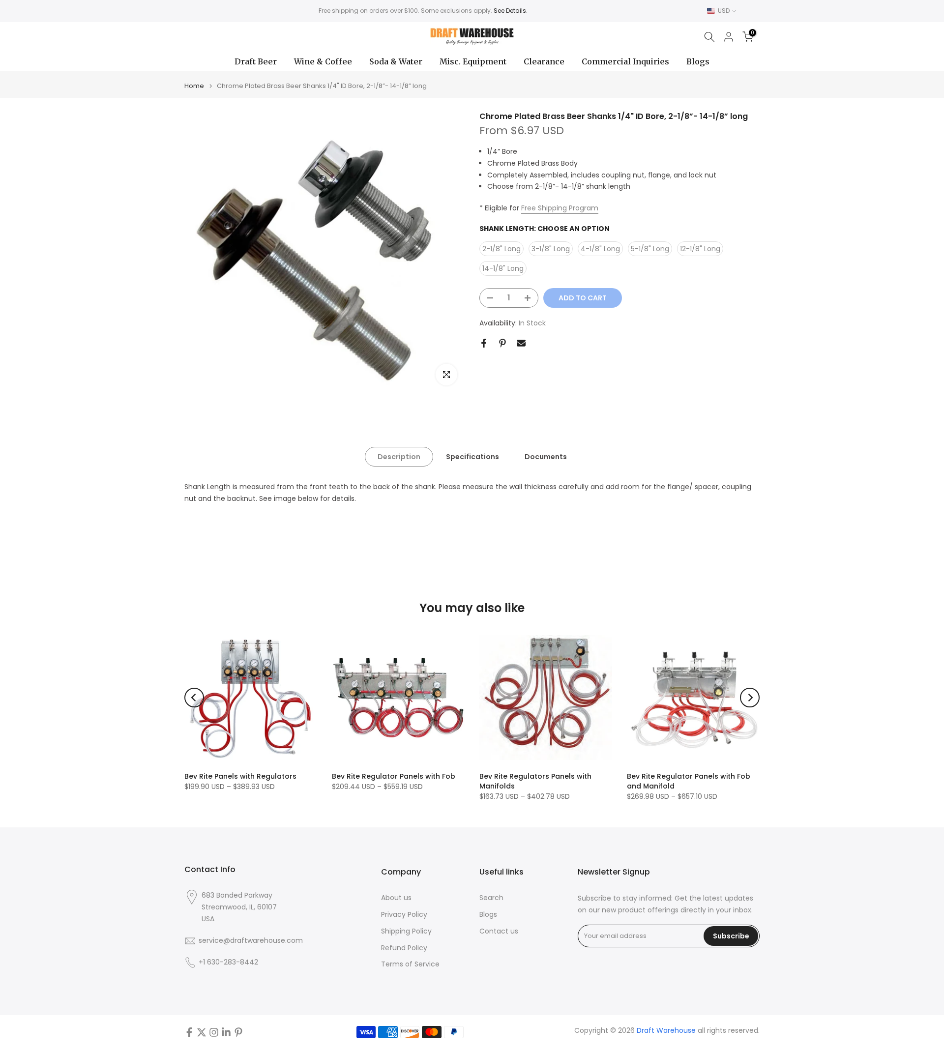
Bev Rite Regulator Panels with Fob (393, 776)
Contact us (498, 931)
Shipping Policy (406, 931)
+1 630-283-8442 (228, 962)
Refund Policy (404, 948)
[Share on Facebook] (483, 343)
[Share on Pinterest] (502, 343)
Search (491, 898)
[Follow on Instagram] (214, 1032)
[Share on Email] (521, 343)
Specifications (472, 457)
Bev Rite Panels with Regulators (240, 776)
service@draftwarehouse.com (251, 940)
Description (399, 457)
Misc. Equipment (473, 61)
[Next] (750, 697)
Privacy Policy (404, 914)
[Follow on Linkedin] (226, 1032)
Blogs (697, 61)
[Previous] (194, 697)
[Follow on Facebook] (189, 1032)
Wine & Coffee (323, 61)
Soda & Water (395, 61)
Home (194, 86)
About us (396, 898)
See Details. (511, 10)
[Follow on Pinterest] (238, 1032)
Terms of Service (410, 964)
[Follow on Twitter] (201, 1032)
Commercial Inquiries (625, 61)
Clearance (544, 61)
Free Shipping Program (559, 208)
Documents (546, 457)
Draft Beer (256, 61)
